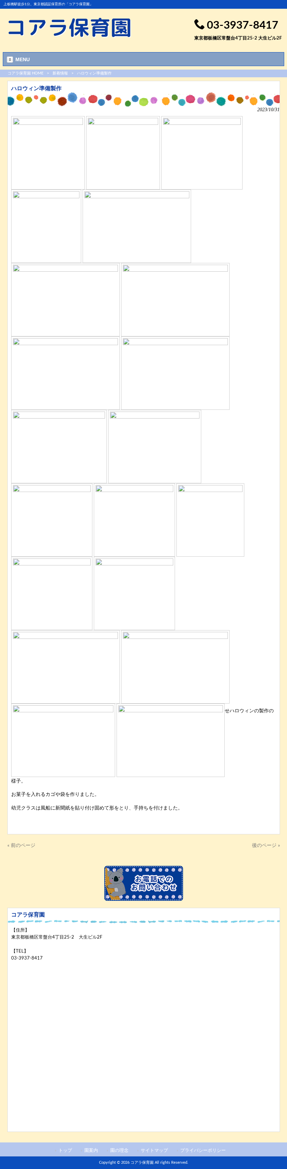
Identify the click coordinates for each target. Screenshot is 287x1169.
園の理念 (119, 1150)
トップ (65, 1150)
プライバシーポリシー (203, 1150)
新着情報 (60, 73)
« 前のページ (21, 845)
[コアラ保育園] (70, 36)
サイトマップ (154, 1150)
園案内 (91, 1150)
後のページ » (266, 845)
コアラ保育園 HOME (25, 73)
